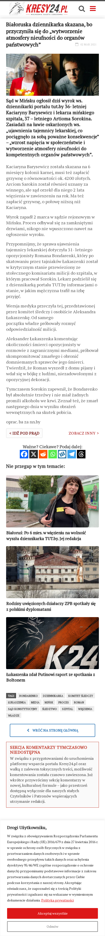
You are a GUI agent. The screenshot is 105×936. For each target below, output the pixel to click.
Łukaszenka (17, 702)
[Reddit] (43, 454)
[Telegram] (71, 454)
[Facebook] (24, 454)
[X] (33, 454)
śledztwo (49, 709)
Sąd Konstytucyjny (22, 709)
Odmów (52, 926)
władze (13, 715)
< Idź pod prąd (24, 433)
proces (63, 702)
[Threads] (81, 454)
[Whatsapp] (52, 454)
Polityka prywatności (57, 900)
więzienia (85, 709)
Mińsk (49, 702)
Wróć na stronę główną (55, 730)
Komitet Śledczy (80, 696)
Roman (79, 702)
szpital (67, 709)
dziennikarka (53, 696)
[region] (52, 878)
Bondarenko (28, 696)
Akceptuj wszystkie (53, 913)
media (35, 702)
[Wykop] (62, 454)
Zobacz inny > (84, 433)
